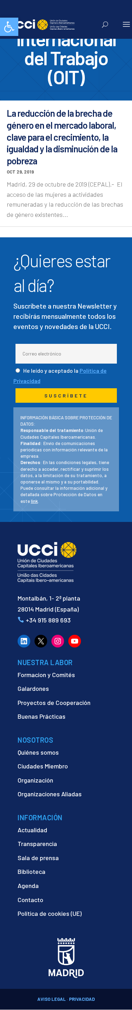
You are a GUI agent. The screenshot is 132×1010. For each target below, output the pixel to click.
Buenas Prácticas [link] (41, 716)
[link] (9, 27)
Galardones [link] (33, 688)
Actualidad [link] (32, 830)
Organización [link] (35, 780)
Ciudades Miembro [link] (43, 766)
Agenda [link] (28, 885)
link (34, 501)
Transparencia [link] (37, 843)
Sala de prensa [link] (38, 858)
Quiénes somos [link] (38, 752)
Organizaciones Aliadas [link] (50, 794)
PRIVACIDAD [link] (82, 999)
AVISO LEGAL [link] (51, 999)
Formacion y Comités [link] (46, 675)
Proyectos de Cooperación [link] (54, 702)
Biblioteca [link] (31, 871)
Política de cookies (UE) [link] (50, 913)
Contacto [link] (30, 899)
